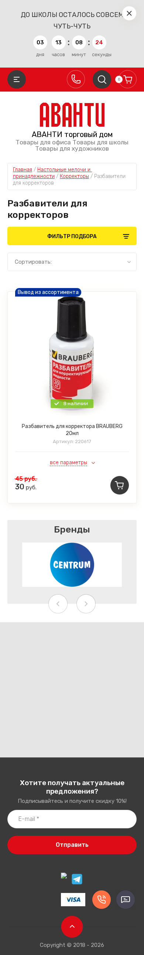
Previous (58, 604)
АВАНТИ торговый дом (72, 134)
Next (86, 604)
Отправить (72, 844)
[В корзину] (119, 485)
